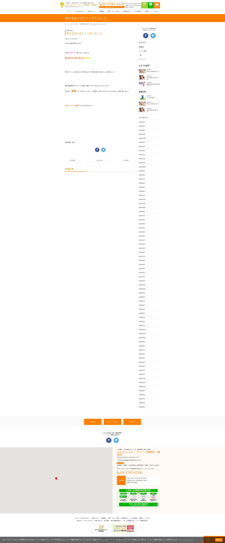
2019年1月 (142, 374)
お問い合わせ (98, 520)
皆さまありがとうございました (99, 24)
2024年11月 (142, 134)
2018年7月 (142, 398)
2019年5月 (142, 358)
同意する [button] (218, 540)
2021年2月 (142, 276)
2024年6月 (142, 146)
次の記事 (126, 160)
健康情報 (141, 47)
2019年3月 (142, 366)
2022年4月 (142, 228)
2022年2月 (142, 236)
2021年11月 (142, 244)
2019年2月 (142, 370)
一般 (140, 55)
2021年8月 (142, 252)
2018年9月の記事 (84, 24)
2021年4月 (142, 268)
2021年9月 (142, 248)
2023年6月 (142, 183)
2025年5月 (142, 122)
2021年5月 (142, 264)
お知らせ (79, 520)
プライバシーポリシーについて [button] (186, 539)
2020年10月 (142, 289)
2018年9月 (142, 390)
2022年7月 (142, 215)
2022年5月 (142, 223)
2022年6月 (142, 219)
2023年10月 (142, 167)
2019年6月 (142, 354)
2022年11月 (142, 203)
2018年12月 (142, 378)
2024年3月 (142, 150)
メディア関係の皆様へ (142, 520)
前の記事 (72, 160)
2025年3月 (142, 130)
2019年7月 (142, 350)
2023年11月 (142, 162)
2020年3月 (142, 317)
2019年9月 (142, 342)
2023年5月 (142, 187)
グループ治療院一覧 (128, 520)
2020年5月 (142, 309)
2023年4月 (142, 191)
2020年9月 (142, 293)
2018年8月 (142, 394)
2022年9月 (142, 211)
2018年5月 (142, 407)
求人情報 (106, 520)
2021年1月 (142, 281)
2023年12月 (142, 158)
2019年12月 (142, 329)
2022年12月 (142, 199)
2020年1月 (142, 325)
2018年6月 (142, 403)
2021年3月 (142, 272)
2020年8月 (142, 297)
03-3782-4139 (113, 4)
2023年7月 (142, 179)
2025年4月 (142, 126)
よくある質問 (137, 11)
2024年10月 (142, 138)
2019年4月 (142, 362)
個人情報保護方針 (116, 520)
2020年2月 (142, 321)
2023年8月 (142, 175)
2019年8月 (142, 346)
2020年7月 (142, 301)
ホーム (69, 11)
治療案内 (101, 11)
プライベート (142, 59)
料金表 (147, 11)
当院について (91, 11)
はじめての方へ (79, 11)
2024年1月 (142, 154)
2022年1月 (142, 240)
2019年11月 (142, 333)
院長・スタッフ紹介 (113, 11)
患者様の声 (126, 11)
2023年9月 (142, 171)
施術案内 (92, 422)
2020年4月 (142, 313)
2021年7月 (142, 256)
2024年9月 (142, 142)
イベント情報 (142, 51)
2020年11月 (142, 285)
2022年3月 (142, 232)
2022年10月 (142, 207)
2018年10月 (142, 386)
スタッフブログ (74, 24)
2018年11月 (142, 382)
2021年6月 (142, 260)
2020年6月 (142, 305)
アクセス (155, 11)
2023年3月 (142, 195)
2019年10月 (142, 337)
